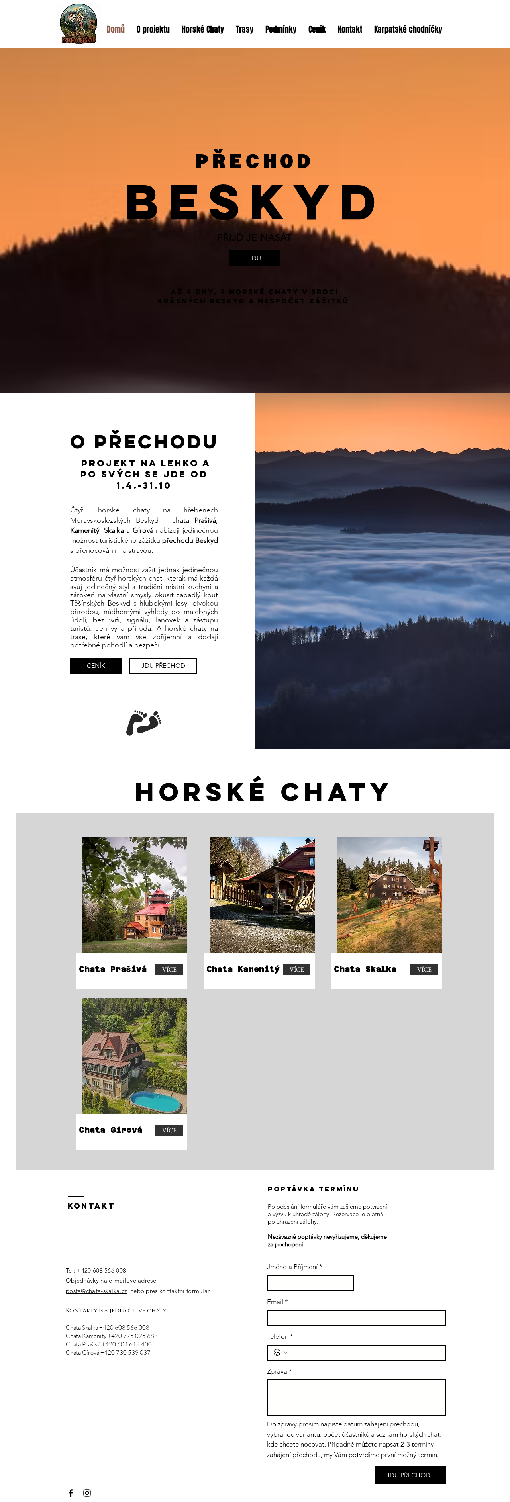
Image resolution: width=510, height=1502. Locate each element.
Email (277, 1302)
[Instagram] (87, 1493)
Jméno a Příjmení (294, 1267)
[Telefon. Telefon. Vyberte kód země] (280, 1352)
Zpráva (279, 1371)
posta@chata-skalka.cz (96, 1291)
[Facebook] (71, 1493)
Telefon (280, 1336)
